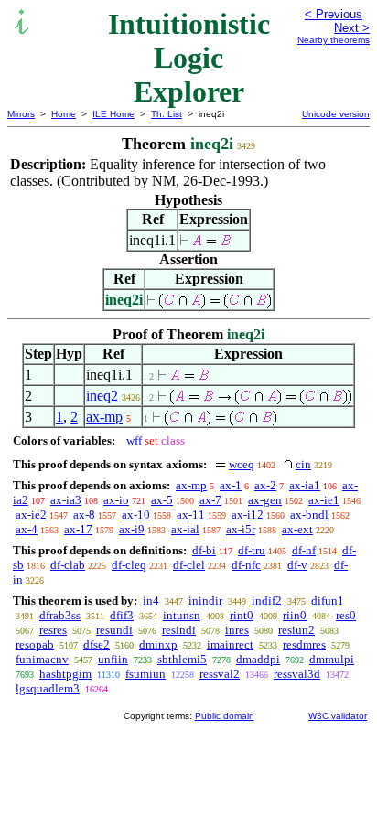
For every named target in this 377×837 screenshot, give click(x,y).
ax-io (116, 500)
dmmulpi (331, 659)
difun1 (327, 600)
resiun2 (296, 630)
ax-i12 (248, 514)
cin (303, 464)
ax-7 (210, 500)
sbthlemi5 (182, 659)
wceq (241, 464)
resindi (179, 630)
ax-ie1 (323, 500)
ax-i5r (240, 529)
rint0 (241, 615)
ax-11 (191, 514)
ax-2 (265, 485)
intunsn (181, 615)
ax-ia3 (65, 500)
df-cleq (129, 565)
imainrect (230, 644)
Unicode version (336, 114)
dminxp (158, 644)
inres (237, 630)
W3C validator (337, 716)
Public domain (224, 716)
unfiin (113, 659)
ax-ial (185, 529)
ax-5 (162, 500)
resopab (35, 644)
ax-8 (84, 514)
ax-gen (265, 500)
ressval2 (219, 674)
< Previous (333, 14)
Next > (352, 28)
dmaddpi (258, 659)
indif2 (267, 600)
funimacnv (42, 659)
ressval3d (297, 674)
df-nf (304, 550)
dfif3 (122, 615)
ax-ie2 (31, 514)
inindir (205, 600)
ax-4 (27, 529)
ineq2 (102, 395)
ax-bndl (309, 514)
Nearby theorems (333, 40)
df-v (297, 565)
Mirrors (21, 114)
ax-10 (136, 514)
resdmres (304, 644)
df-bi (204, 550)
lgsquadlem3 (48, 688)
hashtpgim (65, 674)
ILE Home (113, 114)
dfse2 (96, 644)
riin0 (295, 615)
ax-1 (231, 485)
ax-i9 (132, 529)
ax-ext (297, 529)
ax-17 (78, 529)
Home (63, 114)
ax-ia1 (304, 485)
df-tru (251, 550)
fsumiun (145, 674)
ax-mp (104, 416)
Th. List (166, 114)
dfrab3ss (60, 615)
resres (53, 630)
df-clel (189, 565)
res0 (346, 615)
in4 (151, 600)
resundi (114, 630)
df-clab (67, 565)
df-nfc (246, 565)
